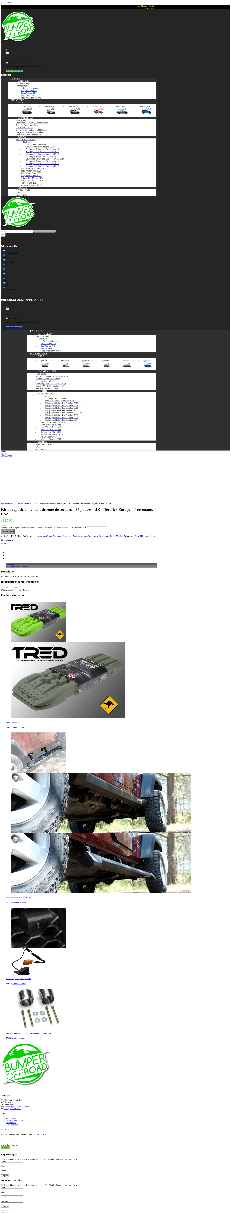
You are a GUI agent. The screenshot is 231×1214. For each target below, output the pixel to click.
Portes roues (104, 536)
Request (5, 1176)
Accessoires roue (80, 536)
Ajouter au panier (8, 532)
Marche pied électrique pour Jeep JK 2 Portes (19, 897)
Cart (4, 454)
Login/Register (6, 456)
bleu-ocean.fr (41, 1134)
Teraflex (119, 536)
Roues (112, 536)
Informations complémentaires (17, 566)
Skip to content (6, 2)
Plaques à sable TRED (12, 722)
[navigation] (79, 137)
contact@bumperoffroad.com (146, 6)
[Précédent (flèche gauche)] (2, 1212)
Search (3, 451)
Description (10, 564)
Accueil (4, 503)
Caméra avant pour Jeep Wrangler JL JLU (18, 979)
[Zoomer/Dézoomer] (9, 1210)
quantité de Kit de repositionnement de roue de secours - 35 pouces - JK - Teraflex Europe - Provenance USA (42, 528)
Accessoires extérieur (43, 536)
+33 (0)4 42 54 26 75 (149, 8)
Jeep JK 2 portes (142, 536)
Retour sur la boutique (14, 71)
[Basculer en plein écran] (7, 1210)
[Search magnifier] (3, 235)
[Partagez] (4, 1210)
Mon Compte (11, 1118)
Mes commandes (12, 1125)
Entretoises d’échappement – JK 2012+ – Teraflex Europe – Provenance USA (28, 1033)
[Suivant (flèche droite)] (4, 1212)
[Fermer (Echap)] (2, 1210)
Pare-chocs (12, 503)
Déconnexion (11, 1123)
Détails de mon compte (14, 1120)
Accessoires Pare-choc (26, 503)
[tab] (81, 564)
